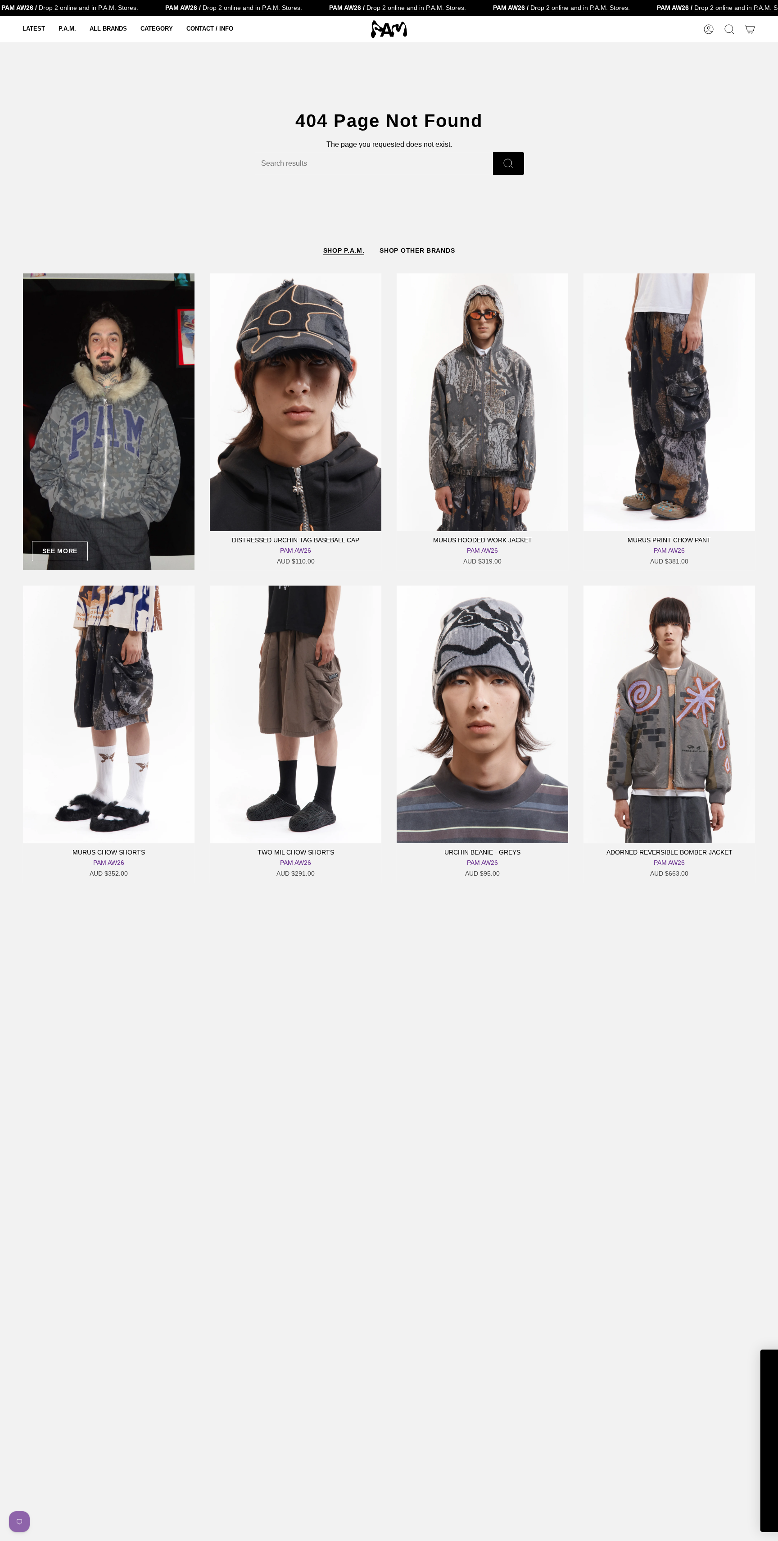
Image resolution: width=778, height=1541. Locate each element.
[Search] (508, 163)
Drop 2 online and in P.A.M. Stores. (88, 7)
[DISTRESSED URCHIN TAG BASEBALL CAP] (295, 402)
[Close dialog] (757, 1361)
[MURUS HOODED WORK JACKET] (482, 402)
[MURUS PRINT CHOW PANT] (669, 402)
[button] (34, 29)
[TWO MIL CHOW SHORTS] (295, 714)
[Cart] (750, 29)
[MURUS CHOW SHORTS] (108, 714)
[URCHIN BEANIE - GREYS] (482, 714)
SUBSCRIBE (679, 1493)
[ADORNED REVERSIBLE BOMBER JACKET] (669, 714)
